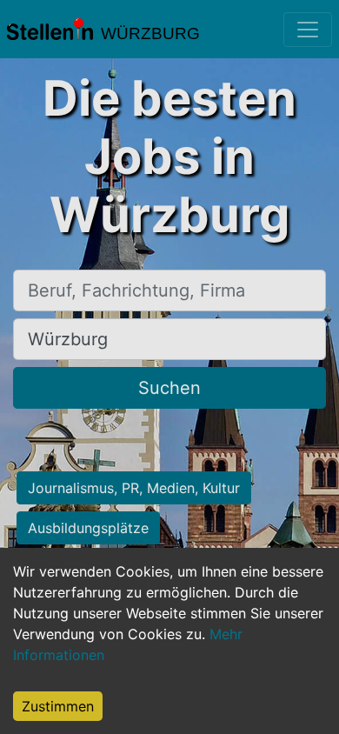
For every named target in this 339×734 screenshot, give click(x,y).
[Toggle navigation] (307, 29)
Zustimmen (58, 706)
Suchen (169, 387)
